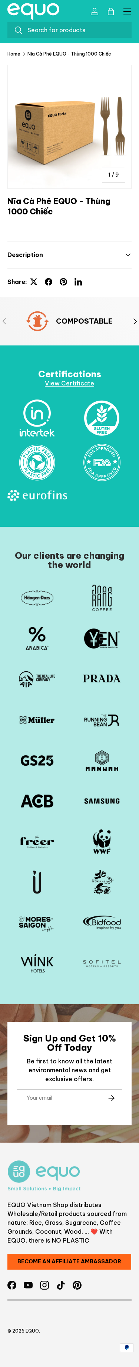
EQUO (32, 1331)
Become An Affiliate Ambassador (69, 1261)
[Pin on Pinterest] (63, 281)
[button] (111, 11)
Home (13, 54)
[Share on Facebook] (48, 281)
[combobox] (69, 30)
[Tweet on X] (33, 281)
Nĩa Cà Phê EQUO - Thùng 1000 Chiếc (69, 54)
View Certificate (69, 383)
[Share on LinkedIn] (78, 281)
